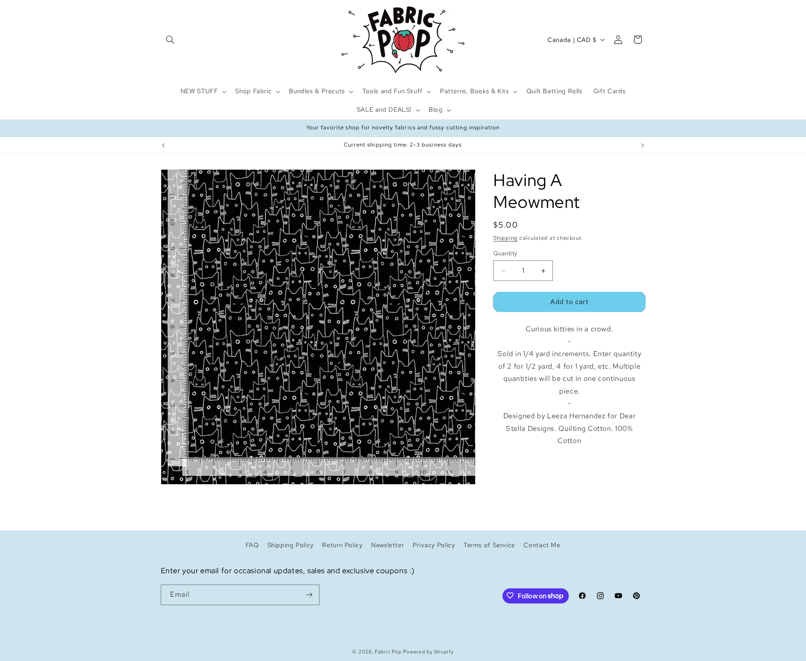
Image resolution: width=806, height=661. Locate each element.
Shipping (505, 237)
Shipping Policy (290, 544)
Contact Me (541, 544)
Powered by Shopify (428, 651)
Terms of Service (489, 544)
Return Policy (342, 544)
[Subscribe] (309, 594)
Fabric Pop (388, 651)
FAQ (252, 544)
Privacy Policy (434, 544)
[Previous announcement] (163, 145)
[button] (170, 39)
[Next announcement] (642, 145)
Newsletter (387, 544)
